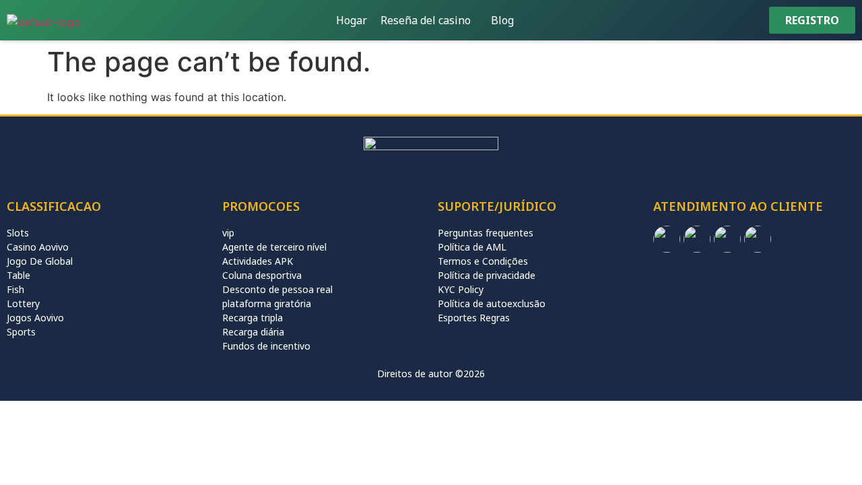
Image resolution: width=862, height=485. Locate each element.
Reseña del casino (425, 20)
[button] (429, 20)
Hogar (351, 20)
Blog (502, 20)
